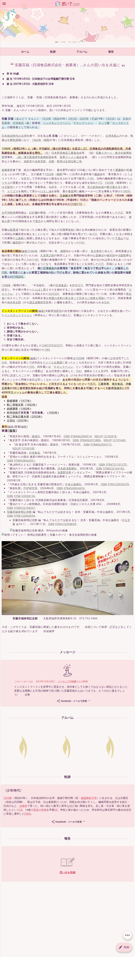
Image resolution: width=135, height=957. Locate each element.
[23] (56, 294)
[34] (44, 345)
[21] (80, 285)
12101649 (119, 440)
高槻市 (118, 388)
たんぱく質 (39, 289)
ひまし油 (45, 191)
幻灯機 (33, 212)
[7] (100, 183)
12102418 (109, 436)
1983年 (25, 408)
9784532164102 (113, 468)
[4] (92, 178)
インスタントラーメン (57, 123)
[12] (120, 212)
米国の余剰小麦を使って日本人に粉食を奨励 (76, 298)
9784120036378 (118, 484)
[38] (47, 349)
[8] (125, 191)
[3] (20, 810)
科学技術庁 (14, 412)
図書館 (120, 170)
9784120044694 (24, 516)
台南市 (23, 806)
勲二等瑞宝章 (15, 405)
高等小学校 (39, 810)
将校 (71, 230)
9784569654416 (74, 488)
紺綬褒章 (12, 408)
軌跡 (53, 51)
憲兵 (38, 221)
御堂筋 (111, 255)
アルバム (82, 51)
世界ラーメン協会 (71, 157)
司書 (129, 170)
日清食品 (18, 123)
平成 (94, 118)
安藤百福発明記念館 (19, 512)
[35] (49, 345)
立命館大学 (67, 195)
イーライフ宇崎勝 (67, 681)
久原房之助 (47, 255)
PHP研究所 (31, 488)
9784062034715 (101, 444)
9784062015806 (90, 440)
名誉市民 (40, 161)
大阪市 (8, 187)
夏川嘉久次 (114, 187)
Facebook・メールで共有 (74, 700)
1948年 (6, 148)
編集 (24, 251)
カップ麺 (103, 123)
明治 (57, 118)
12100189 (28, 448)
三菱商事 (103, 384)
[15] (94, 234)
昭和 (47, 140)
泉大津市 (96, 251)
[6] (29, 814)
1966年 (36, 140)
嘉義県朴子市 (89, 798)
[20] (20, 277)
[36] (54, 345)
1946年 (33, 251)
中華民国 (12, 140)
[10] (73, 204)
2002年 (36, 416)
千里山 (119, 238)
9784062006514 (81, 436)
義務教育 (7, 170)
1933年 (109, 183)
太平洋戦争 (8, 212)
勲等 (60, 161)
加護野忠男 (64, 472)
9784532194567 (24, 508)
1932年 (49, 174)
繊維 (97, 174)
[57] (92, 384)
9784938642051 (24, 460)
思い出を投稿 (67, 872)
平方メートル (16, 392)
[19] (15, 277)
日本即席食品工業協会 (65, 153)
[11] (78, 204)
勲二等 (78, 161)
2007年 (84, 118)
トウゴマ (12, 191)
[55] (31, 367)
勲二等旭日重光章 (18, 416)
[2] (85, 148)
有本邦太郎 (14, 302)
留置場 (14, 230)
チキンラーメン (83, 123)
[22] (51, 294)
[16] (81, 242)
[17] (101, 264)
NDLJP (98, 436)
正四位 (69, 161)
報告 (111, 51)
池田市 (28, 161)
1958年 (80, 358)
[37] (60, 345)
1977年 (25, 401)
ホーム (25, 51)
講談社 (36, 436)
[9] (128, 191)
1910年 (46, 118)
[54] (4, 362)
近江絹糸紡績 (95, 187)
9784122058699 (65, 524)
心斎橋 (97, 255)
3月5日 (72, 118)
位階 (51, 161)
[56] (78, 371)
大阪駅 (122, 255)
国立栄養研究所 (39, 302)
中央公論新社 (73, 484)
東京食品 (117, 384)
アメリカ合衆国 (52, 362)
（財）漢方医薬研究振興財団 (33, 157)
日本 (125, 118)
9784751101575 (116, 464)
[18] (4, 272)
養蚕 (71, 191)
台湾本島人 (112, 136)
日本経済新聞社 (67, 468)
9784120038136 (24, 496)
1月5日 (110, 118)
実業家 (6, 123)
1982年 (31, 405)
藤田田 (17, 242)
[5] (26, 814)
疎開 (63, 251)
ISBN (67, 436)
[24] (106, 302)
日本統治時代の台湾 (14, 136)
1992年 (53, 412)
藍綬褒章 (12, 401)
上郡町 (19, 238)
